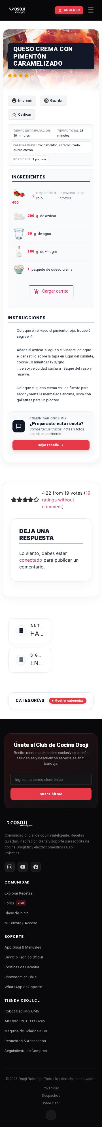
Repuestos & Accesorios (25, 1040)
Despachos (51, 1095)
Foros (14, 903)
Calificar (24, 115)
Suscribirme (51, 794)
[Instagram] (10, 867)
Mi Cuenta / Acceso (21, 923)
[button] (10, 75)
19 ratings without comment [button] (66, 499)
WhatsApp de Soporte (23, 986)
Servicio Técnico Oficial (24, 957)
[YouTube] (23, 867)
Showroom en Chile (21, 977)
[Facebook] (36, 867)
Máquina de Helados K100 (26, 1031)
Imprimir (25, 101)
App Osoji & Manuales (23, 947)
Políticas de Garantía (22, 967)
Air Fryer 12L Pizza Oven (25, 1021)
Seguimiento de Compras (26, 1050)
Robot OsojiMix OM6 (22, 1011)
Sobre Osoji (51, 1103)
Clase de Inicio (17, 913)
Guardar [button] (56, 101)
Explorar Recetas (19, 893)
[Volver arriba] (51, 1115)
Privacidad (51, 1088)
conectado (30, 560)
